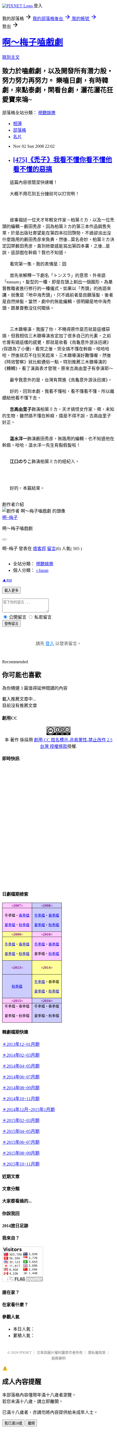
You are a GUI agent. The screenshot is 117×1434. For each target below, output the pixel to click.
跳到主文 (11, 57)
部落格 (19, 130)
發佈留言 (11, 624)
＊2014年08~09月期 (20, 1087)
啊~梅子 (10, 517)
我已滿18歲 (13, 1423)
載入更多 (11, 590)
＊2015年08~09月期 (20, 1153)
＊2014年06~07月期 (20, 1077)
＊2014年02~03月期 (20, 1055)
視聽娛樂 (47, 112)
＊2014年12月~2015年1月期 (28, 1109)
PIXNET (25, 1352)
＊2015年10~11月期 (20, 1164)
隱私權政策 (97, 1352)
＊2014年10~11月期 (20, 1098)
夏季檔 (10, 925)
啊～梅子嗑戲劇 (32, 42)
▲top (7, 580)
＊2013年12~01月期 (20, 1044)
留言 (51, 548)
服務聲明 (58, 1358)
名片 (17, 136)
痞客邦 (39, 548)
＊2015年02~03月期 (20, 1120)
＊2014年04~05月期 (20, 1066)
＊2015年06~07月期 (20, 1142)
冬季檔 (39, 915)
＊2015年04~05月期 (20, 1131)
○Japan (42, 570)
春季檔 (24, 915)
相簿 (17, 123)
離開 (31, 1423)
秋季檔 (24, 925)
